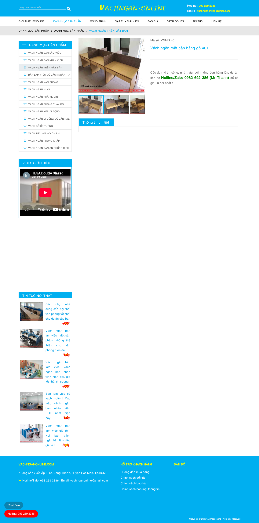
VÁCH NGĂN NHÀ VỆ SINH (44, 97)
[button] (141, 42)
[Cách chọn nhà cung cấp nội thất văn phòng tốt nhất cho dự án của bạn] (33, 313)
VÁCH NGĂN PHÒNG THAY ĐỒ (46, 104)
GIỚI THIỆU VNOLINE (32, 21)
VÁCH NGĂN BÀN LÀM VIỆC (44, 53)
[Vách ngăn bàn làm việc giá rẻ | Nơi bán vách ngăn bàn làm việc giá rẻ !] (33, 434)
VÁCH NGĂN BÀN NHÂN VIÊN (45, 60)
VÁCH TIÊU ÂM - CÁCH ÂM (44, 134)
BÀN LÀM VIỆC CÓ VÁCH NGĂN (46, 75)
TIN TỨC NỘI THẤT (37, 296)
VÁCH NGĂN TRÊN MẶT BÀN (45, 68)
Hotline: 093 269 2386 (21, 513)
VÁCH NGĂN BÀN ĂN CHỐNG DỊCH (48, 148)
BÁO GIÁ (153, 21)
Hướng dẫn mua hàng (135, 472)
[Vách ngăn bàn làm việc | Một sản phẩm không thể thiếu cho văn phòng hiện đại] (33, 339)
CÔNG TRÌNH (98, 21)
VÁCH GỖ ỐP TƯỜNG (40, 126)
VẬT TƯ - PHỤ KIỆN (127, 21)
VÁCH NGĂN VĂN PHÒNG (43, 82)
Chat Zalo (14, 505)
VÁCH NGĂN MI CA (39, 90)
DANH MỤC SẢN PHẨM (67, 21)
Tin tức (198, 21)
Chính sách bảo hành (135, 483)
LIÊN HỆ (216, 21)
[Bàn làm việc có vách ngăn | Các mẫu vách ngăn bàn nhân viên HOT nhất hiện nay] (33, 402)
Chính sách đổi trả (133, 478)
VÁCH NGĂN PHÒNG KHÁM (44, 141)
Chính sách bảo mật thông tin (140, 489)
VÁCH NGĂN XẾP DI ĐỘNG (44, 112)
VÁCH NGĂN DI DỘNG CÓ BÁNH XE (49, 119)
